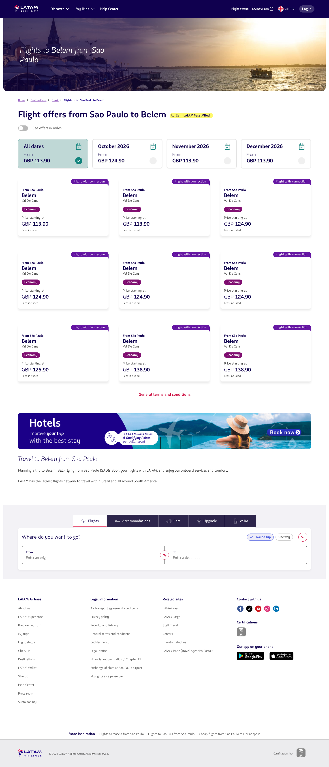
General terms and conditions (110, 634)
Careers (168, 634)
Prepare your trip (29, 625)
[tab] (90, 521)
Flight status (26, 642)
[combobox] (93, 557)
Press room (25, 693)
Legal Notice (98, 651)
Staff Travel (170, 625)
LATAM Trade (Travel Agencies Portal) (188, 651)
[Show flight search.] (302, 537)
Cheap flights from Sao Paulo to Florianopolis (229, 734)
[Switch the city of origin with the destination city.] (164, 555)
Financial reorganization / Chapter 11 (115, 659)
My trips (23, 634)
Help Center (26, 685)
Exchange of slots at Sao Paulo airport (116, 668)
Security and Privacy (104, 625)
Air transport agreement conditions (114, 608)
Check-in (24, 651)
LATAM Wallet (27, 668)
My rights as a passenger (107, 676)
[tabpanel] (164, 549)
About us (24, 608)
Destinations (26, 659)
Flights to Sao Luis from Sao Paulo (171, 734)
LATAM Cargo (171, 617)
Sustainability (27, 702)
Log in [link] (308, 9)
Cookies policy (99, 642)
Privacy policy (99, 617)
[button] (59, 9)
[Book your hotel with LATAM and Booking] (164, 432)
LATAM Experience (30, 617)
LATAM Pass (171, 608)
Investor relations (174, 642)
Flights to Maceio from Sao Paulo (121, 734)
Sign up (23, 676)
